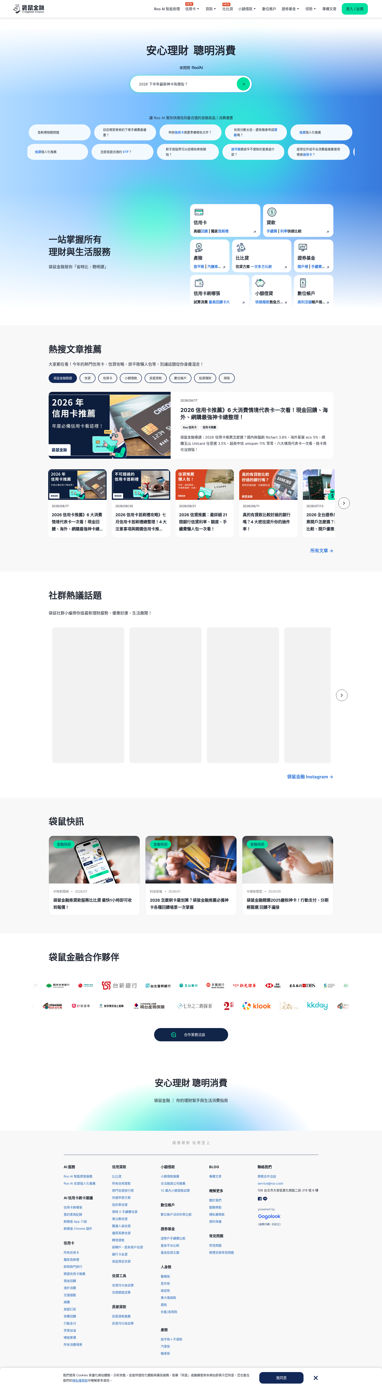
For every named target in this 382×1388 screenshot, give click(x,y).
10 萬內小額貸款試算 (175, 1190)
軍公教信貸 (120, 1219)
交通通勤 (70, 1295)
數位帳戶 (269, 9)
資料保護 (215, 1221)
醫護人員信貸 (121, 1226)
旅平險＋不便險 (171, 1339)
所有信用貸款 (121, 1183)
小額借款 (245, 9)
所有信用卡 (71, 1252)
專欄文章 (329, 9)
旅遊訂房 (70, 1309)
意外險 (165, 1283)
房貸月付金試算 (123, 1323)
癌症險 (165, 1290)
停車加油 (70, 1330)
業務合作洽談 (267, 1176)
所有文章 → (321, 550)
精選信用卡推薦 (74, 1274)
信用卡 (190, 8)
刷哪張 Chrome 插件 (78, 1228)
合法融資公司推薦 (173, 1183)
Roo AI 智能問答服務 (78, 1176)
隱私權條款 (217, 1214)
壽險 (164, 1305)
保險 (309, 9)
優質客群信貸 (121, 1233)
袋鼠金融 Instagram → (310, 776)
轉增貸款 (118, 1240)
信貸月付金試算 (123, 1285)
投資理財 (205, 378)
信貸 (87, 378)
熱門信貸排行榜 (123, 1190)
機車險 (165, 1353)
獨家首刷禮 (71, 1259)
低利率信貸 (120, 1204)
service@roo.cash (270, 1183)
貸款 (209, 9)
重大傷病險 (168, 1297)
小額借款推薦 (170, 1176)
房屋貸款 (155, 378)
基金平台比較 (170, 1245)
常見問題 (215, 1245)
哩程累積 (70, 1337)
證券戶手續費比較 (173, 1238)
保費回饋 (70, 1316)
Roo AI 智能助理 (167, 9)
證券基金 (289, 9)
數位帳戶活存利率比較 (176, 1214)
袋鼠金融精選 (62, 378)
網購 (67, 1302)
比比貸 (227, 8)
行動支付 (70, 1323)
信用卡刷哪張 (73, 1207)
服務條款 (215, 1207)
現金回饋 (70, 1281)
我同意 (281, 1378)
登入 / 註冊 (354, 9)
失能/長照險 (169, 1312)
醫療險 (165, 1276)
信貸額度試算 (121, 1292)
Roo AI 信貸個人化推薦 (80, 1183)
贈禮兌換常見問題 (221, 1252)
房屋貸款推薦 (121, 1316)
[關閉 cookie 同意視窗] (315, 1377)
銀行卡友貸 (120, 1254)
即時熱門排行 (73, 1266)
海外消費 (70, 1288)
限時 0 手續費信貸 (125, 1212)
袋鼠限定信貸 (121, 1261)
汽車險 (165, 1346)
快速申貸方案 (121, 1197)
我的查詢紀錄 (73, 1214)
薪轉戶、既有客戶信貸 (127, 1247)
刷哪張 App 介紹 (75, 1221)
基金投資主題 (170, 1252)
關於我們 (215, 1200)
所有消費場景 (73, 1344)
